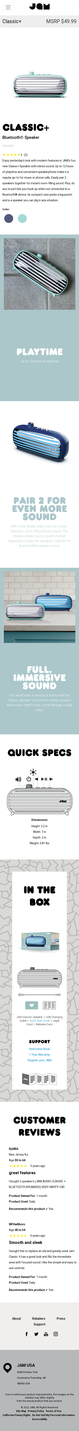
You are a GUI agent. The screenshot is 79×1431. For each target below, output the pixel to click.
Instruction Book (39, 1049)
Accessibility (39, 1419)
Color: (6, 209)
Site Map (21, 1411)
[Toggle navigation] (8, 7)
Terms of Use (54, 1411)
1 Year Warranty (39, 1054)
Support (39, 1324)
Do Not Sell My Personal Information (53, 1415)
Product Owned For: (22, 1195)
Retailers (38, 1319)
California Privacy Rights (17, 1415)
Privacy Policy (36, 1411)
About (16, 1319)
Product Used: (19, 1201)
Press (61, 1319)
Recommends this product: (27, 1208)
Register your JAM (39, 1060)
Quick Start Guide (40, 1020)
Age (11, 1160)
